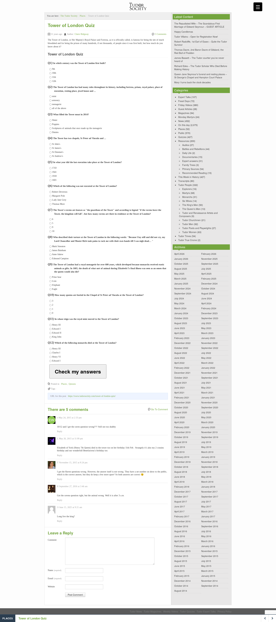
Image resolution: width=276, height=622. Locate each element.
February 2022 (181, 367)
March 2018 (207, 481)
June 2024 (206, 298)
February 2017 (181, 516)
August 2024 (207, 293)
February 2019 (181, 457)
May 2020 (206, 417)
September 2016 (209, 526)
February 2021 (181, 397)
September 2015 (209, 556)
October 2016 (181, 526)
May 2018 (206, 476)
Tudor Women (189, 232)
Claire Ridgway (82, 34)
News (181, 121)
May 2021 (206, 387)
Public (181, 133)
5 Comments (160, 34)
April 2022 (179, 362)
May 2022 (206, 357)
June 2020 (179, 417)
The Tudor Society (68, 16)
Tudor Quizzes (187, 611)
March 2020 (207, 422)
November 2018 (209, 461)
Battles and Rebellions (193, 149)
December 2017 (182, 491)
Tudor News (136, 611)
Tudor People (185, 185)
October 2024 (208, 288)
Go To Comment (159, 409)
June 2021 (179, 387)
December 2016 (182, 521)
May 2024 (179, 303)
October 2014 (181, 585)
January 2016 (208, 546)
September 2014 (209, 585)
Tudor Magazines (152, 611)
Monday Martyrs (186, 117)
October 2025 (181, 263)
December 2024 (209, 283)
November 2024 (182, 288)
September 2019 (209, 437)
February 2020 (181, 427)
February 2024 (208, 308)
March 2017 (207, 511)
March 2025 (180, 278)
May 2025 (179, 273)
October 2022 (181, 348)
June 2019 (179, 447)
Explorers (187, 188)
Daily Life (187, 153)
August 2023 (180, 323)
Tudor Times (184, 236)
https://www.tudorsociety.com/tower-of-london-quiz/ (92, 396)
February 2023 (181, 338)
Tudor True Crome (187, 240)
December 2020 (182, 402)
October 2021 (181, 377)
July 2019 (206, 442)
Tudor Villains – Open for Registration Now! (196, 36)
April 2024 (206, 303)
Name (54, 570)
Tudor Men (187, 224)
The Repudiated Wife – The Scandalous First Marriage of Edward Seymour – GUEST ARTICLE (199, 25)
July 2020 (206, 412)
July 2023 (206, 323)
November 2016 (209, 521)
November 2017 (209, 491)
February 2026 (208, 253)
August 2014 (180, 590)
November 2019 (209, 432)
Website (51, 586)
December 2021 (182, 372)
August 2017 (180, 501)
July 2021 (206, 382)
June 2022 (179, 357)
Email (54, 578)
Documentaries (190, 157)
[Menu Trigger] (257, 6)
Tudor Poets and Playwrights (196, 228)
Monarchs (187, 196)
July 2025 (206, 268)
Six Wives (187, 200)
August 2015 (180, 561)
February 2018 (181, 486)
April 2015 (179, 570)
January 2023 (208, 338)
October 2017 (181, 496)
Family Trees (188, 165)
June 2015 (179, 566)
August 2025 (180, 268)
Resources (183, 141)
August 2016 (180, 531)
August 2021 (180, 382)
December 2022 (182, 343)
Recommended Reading (194, 173)
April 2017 (179, 511)
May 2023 (206, 328)
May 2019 (206, 447)
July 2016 (206, 531)
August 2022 (180, 352)
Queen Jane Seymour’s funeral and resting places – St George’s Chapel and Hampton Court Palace (200, 76)
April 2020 (179, 422)
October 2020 (181, 407)
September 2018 (209, 466)
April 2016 (179, 541)
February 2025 (208, 278)
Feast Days (184, 101)
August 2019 (180, 442)
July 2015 (206, 561)
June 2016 (179, 536)
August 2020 (180, 412)
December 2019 (182, 432)
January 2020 (208, 427)
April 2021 (179, 392)
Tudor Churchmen (191, 220)
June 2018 (179, 476)
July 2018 (206, 471)
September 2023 (209, 318)
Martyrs (186, 192)
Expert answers (190, 161)
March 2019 (207, 452)
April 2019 (179, 452)
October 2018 (181, 466)
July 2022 (206, 352)
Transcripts (183, 181)
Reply (59, 431)
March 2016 (207, 541)
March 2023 (207, 333)
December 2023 (209, 313)
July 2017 (206, 501)
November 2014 (209, 580)
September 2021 (209, 377)
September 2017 (209, 496)
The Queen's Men (191, 208)
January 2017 (208, 516)
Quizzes (72, 384)
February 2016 (181, 546)
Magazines (183, 113)
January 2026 (181, 258)
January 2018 (208, 486)
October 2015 (181, 556)
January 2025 (181, 283)
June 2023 (179, 328)
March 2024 (180, 308)
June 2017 (179, 506)
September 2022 (209, 348)
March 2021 (207, 392)
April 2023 (179, 333)
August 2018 (180, 471)
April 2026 (179, 253)
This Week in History (188, 177)
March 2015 (207, 570)
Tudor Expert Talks (206, 611)
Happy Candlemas (183, 31)
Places (82, 16)
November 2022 (209, 343)
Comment (52, 540)
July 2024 (179, 298)
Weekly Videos (170, 611)
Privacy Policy (224, 611)
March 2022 (207, 362)
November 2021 (209, 372)
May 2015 (206, 566)
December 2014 (182, 580)
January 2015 (208, 575)
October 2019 (181, 437)
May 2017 (206, 506)
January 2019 (208, 457)
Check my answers (78, 371)
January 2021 (208, 397)
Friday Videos (185, 105)
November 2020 (209, 402)
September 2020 (209, 407)
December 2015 (182, 551)
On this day (184, 125)
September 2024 (182, 293)
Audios (185, 145)
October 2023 (181, 318)
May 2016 (206, 536)
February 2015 (181, 575)
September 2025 (209, 263)
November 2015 (209, 551)
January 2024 (181, 313)
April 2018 (179, 481)
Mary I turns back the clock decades (192, 82)
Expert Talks (184, 97)
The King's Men (190, 204)
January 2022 (208, 367)
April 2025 (206, 273)
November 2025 (209, 258)
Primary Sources (190, 169)
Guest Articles (185, 109)
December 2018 (182, 461)
